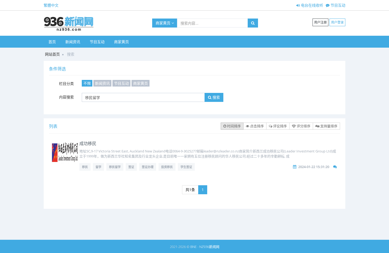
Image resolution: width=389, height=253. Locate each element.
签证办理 (147, 167)
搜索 (215, 97)
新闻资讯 (72, 41)
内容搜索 (66, 97)
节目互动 (337, 5)
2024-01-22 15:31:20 (313, 166)
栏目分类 (66, 83)
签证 (131, 167)
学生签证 (186, 167)
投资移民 (167, 167)
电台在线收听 (311, 5)
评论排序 (279, 126)
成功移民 (87, 143)
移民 (85, 167)
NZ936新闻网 (209, 246)
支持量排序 (328, 126)
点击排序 (256, 126)
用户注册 (320, 22)
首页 (52, 41)
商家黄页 (163, 22)
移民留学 (115, 167)
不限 (87, 83)
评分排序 (303, 126)
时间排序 (233, 126)
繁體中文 (51, 5)
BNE (193, 246)
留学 (98, 167)
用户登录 (337, 22)
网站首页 (52, 54)
